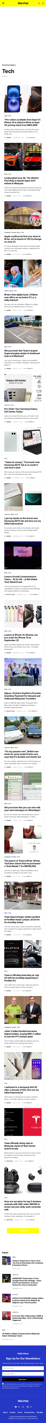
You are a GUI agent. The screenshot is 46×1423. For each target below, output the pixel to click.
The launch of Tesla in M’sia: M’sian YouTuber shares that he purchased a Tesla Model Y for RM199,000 (22, 863)
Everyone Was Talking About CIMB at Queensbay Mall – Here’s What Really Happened (27, 1318)
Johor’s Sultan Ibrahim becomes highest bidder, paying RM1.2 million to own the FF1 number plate (22, 1034)
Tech (9, 115)
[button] (3, 3)
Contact (12, 1412)
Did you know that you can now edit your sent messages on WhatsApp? (22, 808)
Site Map (40, 1412)
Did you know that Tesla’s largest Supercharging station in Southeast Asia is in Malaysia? (22, 353)
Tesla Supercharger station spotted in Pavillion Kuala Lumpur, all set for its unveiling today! (22, 920)
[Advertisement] (23, 35)
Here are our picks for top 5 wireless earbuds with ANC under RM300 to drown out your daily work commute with (22, 1205)
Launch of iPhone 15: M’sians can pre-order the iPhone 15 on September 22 (21, 638)
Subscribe (22, 1379)
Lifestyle (7, 405)
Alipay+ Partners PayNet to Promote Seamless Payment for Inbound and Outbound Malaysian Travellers (22, 696)
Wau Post (23, 3)
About (5, 1412)
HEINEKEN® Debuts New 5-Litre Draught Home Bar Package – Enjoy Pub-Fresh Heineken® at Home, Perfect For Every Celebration (26, 1281)
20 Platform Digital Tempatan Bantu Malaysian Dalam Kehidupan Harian (21, 1335)
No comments (31, 137)
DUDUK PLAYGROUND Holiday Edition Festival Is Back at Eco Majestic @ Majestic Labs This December (28, 1300)
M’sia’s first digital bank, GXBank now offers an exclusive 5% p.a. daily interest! (21, 297)
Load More (23, 1231)
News (5, 115)
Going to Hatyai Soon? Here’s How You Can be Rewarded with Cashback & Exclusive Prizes (27, 1263)
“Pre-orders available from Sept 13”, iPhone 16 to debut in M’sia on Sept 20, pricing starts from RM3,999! (22, 122)
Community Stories (10, 232)
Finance (6, 290)
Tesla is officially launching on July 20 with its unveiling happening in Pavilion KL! (21, 978)
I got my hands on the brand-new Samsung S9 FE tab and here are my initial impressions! (22, 521)
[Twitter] (23, 1407)
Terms (20, 1412)
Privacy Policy (29, 1412)
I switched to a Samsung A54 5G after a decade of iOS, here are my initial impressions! (21, 1090)
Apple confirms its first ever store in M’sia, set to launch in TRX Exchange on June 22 (23, 239)
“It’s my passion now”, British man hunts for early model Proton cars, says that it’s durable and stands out (22, 754)
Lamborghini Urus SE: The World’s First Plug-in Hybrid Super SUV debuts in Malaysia (21, 181)
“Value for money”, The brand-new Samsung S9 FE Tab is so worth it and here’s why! (22, 465)
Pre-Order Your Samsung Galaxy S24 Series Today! (20, 410)
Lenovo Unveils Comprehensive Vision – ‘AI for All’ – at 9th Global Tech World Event (20, 579)
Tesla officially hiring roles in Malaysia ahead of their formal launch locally (19, 1146)
